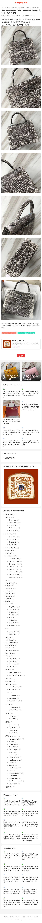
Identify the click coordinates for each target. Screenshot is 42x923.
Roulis (7, 693)
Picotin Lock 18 (13, 687)
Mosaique (8, 679)
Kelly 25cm (38, 7)
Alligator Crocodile (14, 739)
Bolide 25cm (13, 537)
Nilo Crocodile (13, 768)
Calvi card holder (10, 548)
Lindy (7, 656)
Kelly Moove (9, 653)
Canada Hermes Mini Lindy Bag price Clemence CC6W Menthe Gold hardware (12, 803)
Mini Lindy (12, 666)
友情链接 (18, 917)
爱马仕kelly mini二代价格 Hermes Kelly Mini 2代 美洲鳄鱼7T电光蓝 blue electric (30, 824)
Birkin (7, 517)
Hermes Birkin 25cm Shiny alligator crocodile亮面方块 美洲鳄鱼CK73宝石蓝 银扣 (12, 837)
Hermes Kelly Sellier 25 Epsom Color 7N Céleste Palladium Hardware (11, 432)
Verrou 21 (12, 719)
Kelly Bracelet (13, 727)
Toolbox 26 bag (13, 710)
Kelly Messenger (10, 650)
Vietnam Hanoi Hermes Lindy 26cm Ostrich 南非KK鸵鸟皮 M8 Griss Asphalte (12, 813)
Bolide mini (12, 544)
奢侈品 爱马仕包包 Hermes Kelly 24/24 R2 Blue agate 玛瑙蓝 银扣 (30, 868)
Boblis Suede (13, 744)
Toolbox (7, 704)
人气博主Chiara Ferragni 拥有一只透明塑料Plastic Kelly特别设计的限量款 (30, 803)
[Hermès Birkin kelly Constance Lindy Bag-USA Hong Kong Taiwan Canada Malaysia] (21, 2)
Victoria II (12, 733)
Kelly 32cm (12, 612)
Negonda (12, 765)
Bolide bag (8, 534)
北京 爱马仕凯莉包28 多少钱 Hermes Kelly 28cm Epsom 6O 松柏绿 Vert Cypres (12, 892)
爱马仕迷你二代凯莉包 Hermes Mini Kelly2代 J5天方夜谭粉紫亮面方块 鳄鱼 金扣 (12, 825)
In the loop (8, 596)
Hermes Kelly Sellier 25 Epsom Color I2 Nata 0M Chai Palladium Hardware (30, 393)
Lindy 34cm (12, 664)
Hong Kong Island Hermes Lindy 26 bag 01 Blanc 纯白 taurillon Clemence (30, 892)
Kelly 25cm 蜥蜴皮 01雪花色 (26, 333)
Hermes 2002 (9, 593)
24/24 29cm (12, 634)
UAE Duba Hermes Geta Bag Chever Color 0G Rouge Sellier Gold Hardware (30, 879)
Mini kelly (8, 670)
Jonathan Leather (14, 760)
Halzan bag (9, 588)
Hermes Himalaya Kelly (9, 333)
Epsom (11, 752)
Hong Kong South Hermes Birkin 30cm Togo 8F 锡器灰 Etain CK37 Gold (30, 813)
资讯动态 (8, 787)
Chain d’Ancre (9, 551)
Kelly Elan (8, 648)
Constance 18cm (14, 566)
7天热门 (12, 917)
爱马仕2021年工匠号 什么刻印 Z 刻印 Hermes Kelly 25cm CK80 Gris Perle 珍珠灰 (30, 857)
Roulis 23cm (13, 698)
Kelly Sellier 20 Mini (15, 675)
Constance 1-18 (14, 559)
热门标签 (36, 917)
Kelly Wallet (12, 625)
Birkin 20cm (12, 520)
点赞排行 (30, 917)
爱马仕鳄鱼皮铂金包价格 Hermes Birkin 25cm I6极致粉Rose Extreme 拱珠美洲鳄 (12, 880)
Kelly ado (8, 637)
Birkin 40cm (12, 530)
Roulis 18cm (13, 696)
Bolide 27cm (13, 539)
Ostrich (11, 770)
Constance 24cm (14, 569)
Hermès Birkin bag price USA (13, 15)
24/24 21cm (12, 631)
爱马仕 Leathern (10, 736)
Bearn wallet (9, 514)
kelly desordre (9, 645)
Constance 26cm (14, 572)
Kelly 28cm (12, 609)
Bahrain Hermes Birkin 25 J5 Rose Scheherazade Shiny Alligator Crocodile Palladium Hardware (30, 837)
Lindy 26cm (12, 659)
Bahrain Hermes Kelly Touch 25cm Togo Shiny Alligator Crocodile (12, 856)
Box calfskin (12, 747)
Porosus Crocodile (14, 773)
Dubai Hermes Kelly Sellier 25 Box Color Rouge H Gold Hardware (11, 421)
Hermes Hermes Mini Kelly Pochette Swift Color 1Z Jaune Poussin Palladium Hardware (12, 903)
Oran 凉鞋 (8, 681)
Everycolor (12, 755)
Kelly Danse (9, 640)
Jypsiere (8, 601)
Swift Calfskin (13, 776)
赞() (21, 356)
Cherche (8, 553)
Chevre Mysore (13, 749)
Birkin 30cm (12, 525)
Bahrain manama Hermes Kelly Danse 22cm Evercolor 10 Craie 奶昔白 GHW (30, 902)
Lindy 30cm (12, 661)
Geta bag (8, 586)
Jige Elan (8, 599)
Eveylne (7, 580)
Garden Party (9, 583)
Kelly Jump (12, 623)
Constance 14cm (14, 564)
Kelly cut (11, 617)
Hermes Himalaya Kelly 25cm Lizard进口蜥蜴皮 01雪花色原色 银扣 (20, 327)
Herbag (7, 591)
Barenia (11, 742)
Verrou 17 (12, 716)
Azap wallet (12, 725)
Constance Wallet (14, 577)
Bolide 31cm (13, 542)
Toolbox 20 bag (13, 707)
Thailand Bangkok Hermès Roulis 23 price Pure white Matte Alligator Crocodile (12, 868)
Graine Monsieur (14, 757)
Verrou (7, 713)
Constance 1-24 (14, 561)
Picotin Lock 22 (13, 689)
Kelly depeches (10, 643)
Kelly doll (11, 620)
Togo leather (13, 783)
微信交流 (24, 917)
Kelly (32, 7)
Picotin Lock (9, 684)
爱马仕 (7, 722)
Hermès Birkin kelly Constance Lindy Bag (18, 7)
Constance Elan (14, 574)
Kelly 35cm (12, 615)
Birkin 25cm (12, 523)
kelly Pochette (13, 673)
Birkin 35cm (12, 528)
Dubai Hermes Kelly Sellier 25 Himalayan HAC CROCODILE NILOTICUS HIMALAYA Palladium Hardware (30, 407)
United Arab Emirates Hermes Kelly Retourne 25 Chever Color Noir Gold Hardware (11, 444)
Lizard (33, 15)
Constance (8, 556)
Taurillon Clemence (15, 781)
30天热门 (6, 917)
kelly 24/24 (8, 628)
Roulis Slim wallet (14, 701)
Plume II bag (13, 730)
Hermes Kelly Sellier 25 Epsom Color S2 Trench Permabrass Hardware (30, 432)
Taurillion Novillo (14, 778)
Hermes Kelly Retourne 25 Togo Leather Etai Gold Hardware (30, 443)
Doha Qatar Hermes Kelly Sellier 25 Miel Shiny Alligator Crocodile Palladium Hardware (11, 394)
